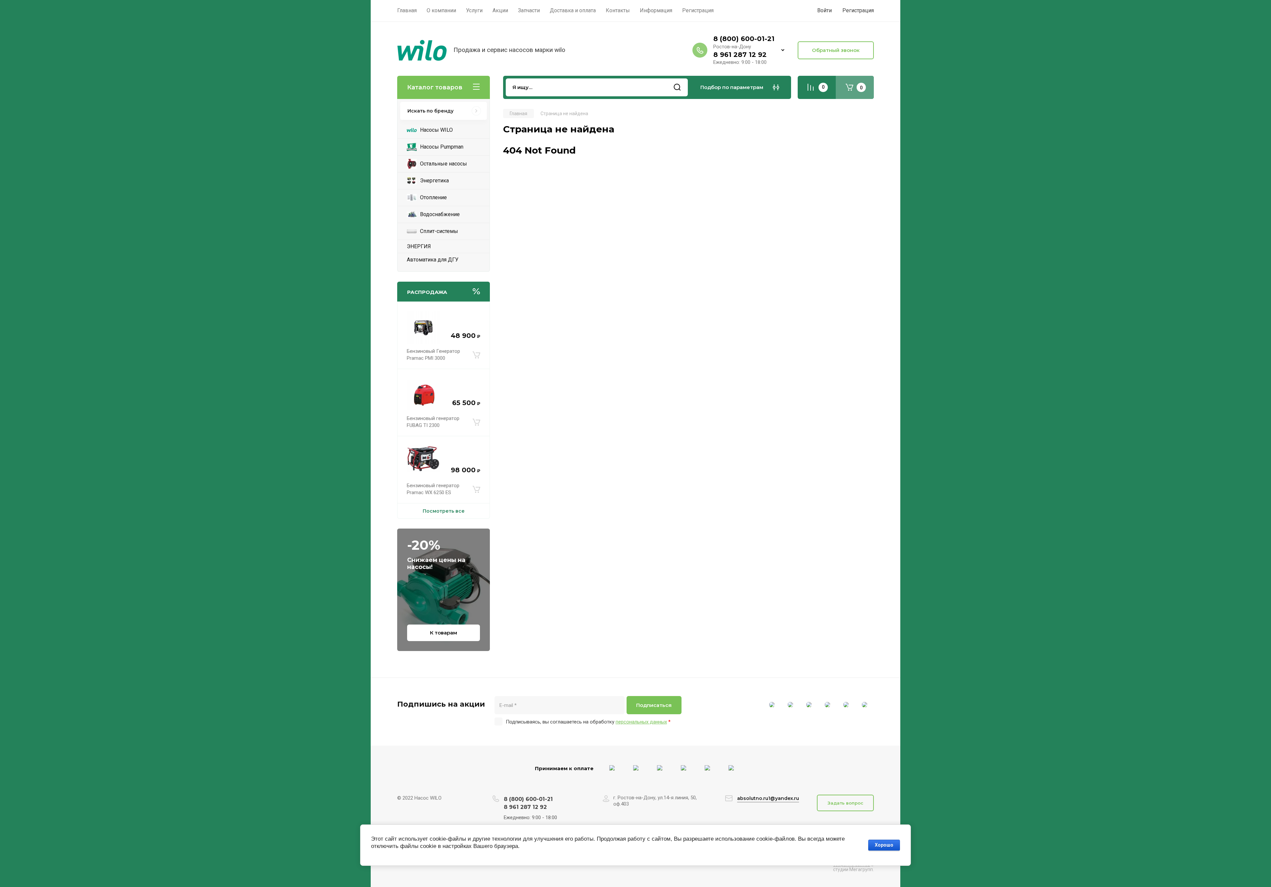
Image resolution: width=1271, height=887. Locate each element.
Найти (677, 87)
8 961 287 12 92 (740, 55)
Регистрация (858, 10)
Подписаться (654, 705)
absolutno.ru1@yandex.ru (768, 798)
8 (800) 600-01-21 (744, 39)
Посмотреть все (444, 511)
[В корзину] (476, 355)
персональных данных (641, 722)
